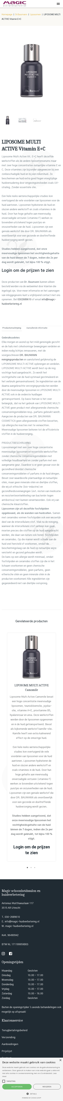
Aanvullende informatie (36, 328)
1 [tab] (28, 868)
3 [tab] (35, 868)
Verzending (8, 1037)
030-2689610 (12, 917)
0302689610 (24, 299)
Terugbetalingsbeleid (14, 1030)
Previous (5, 73)
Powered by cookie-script (31, 1098)
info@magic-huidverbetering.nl (22, 921)
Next (57, 73)
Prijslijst (7, 1051)
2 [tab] (31, 868)
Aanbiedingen (10, 1044)
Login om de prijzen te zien (28, 270)
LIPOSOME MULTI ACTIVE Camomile (31, 688)
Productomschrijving (11, 328)
